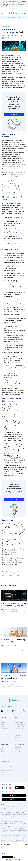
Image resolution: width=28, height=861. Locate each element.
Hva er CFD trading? (19, 730)
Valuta (2, 747)
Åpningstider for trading (20, 724)
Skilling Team (6, 35)
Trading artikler (18, 739)
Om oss (2, 720)
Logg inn (24, 13)
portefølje (19, 236)
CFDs (18, 575)
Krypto (2, 755)
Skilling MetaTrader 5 (19, 755)
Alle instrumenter (19, 722)
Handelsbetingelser (19, 733)
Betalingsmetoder (5, 765)
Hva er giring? (18, 735)
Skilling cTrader (18, 749)
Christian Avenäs (6, 609)
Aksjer (2, 749)
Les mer (3, 620)
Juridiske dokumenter (5, 778)
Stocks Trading (11, 17)
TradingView (17, 751)
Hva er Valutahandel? (19, 731)
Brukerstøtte (17, 8)
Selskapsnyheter (4, 728)
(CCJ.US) (19, 217)
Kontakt (2, 724)
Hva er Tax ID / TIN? (5, 774)
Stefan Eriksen (6, 681)
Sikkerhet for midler (5, 726)
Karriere (3, 722)
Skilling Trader (18, 747)
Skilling (3, 17)
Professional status (19, 737)
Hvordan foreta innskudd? (6, 766)
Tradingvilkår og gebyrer (20, 726)
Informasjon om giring (19, 728)
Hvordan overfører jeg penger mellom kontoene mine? (6, 770)
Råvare (2, 753)
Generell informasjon (5, 776)
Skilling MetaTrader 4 (19, 753)
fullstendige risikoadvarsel (10, 832)
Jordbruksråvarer (4, 756)
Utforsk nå (14, 114)
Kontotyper (17, 720)
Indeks (2, 751)
